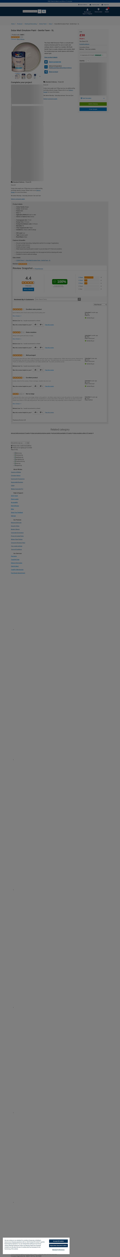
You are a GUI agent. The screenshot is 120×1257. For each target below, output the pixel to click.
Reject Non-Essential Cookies (58, 1245)
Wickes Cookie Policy (24, 1249)
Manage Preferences (58, 1249)
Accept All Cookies (58, 1241)
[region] (36, 1246)
